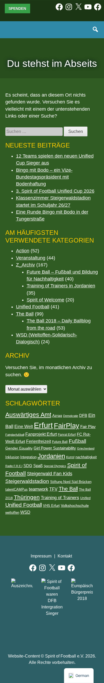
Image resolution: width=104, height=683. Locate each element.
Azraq (57, 415)
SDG (27, 466)
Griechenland (85, 448)
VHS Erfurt (51, 506)
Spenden (17, 8)
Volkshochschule (75, 505)
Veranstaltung (30, 258)
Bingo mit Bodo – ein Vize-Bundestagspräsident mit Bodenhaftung (44, 177)
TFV (53, 489)
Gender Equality (19, 448)
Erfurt (43, 425)
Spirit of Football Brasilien (28, 632)
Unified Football (32, 306)
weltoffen (12, 513)
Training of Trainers (60, 497)
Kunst (70, 457)
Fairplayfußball (14, 434)
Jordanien (51, 456)
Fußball (77, 441)
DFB (83, 415)
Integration (28, 457)
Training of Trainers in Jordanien (61, 285)
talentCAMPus (16, 489)
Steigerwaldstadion (27, 481)
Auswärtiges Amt (28, 415)
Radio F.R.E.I (13, 466)
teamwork (38, 489)
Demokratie (70, 415)
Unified (85, 498)
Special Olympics (55, 466)
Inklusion (12, 457)
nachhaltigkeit (86, 457)
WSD (25, 512)
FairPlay (66, 425)
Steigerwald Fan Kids (49, 473)
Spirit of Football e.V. (17, 33)
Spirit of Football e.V (76, 632)
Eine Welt (23, 426)
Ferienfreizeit (38, 441)
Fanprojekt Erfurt (41, 434)
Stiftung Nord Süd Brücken (70, 482)
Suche (96, 30)
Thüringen (27, 497)
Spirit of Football (52, 632)
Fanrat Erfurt (67, 434)
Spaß (38, 466)
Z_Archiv (25, 264)
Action (22, 250)
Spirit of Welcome (45, 299)
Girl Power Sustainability (55, 448)
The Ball (25, 314)
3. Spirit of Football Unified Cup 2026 (55, 191)
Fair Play (88, 427)
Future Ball (60, 442)
